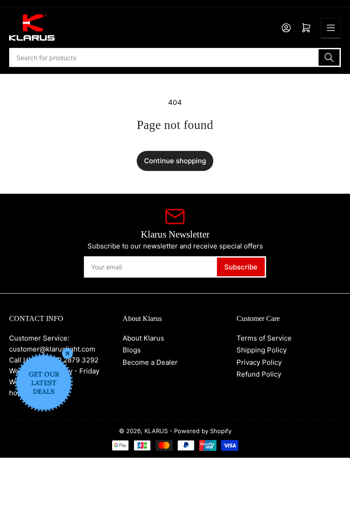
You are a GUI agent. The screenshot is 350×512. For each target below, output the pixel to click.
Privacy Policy (259, 362)
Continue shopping (175, 160)
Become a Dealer (150, 362)
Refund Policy (259, 374)
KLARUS (156, 430)
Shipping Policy (262, 350)
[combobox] (175, 57)
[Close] (67, 353)
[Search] (329, 57)
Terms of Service (264, 338)
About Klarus (143, 338)
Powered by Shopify (203, 430)
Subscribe (240, 267)
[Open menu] (331, 28)
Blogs (132, 350)
